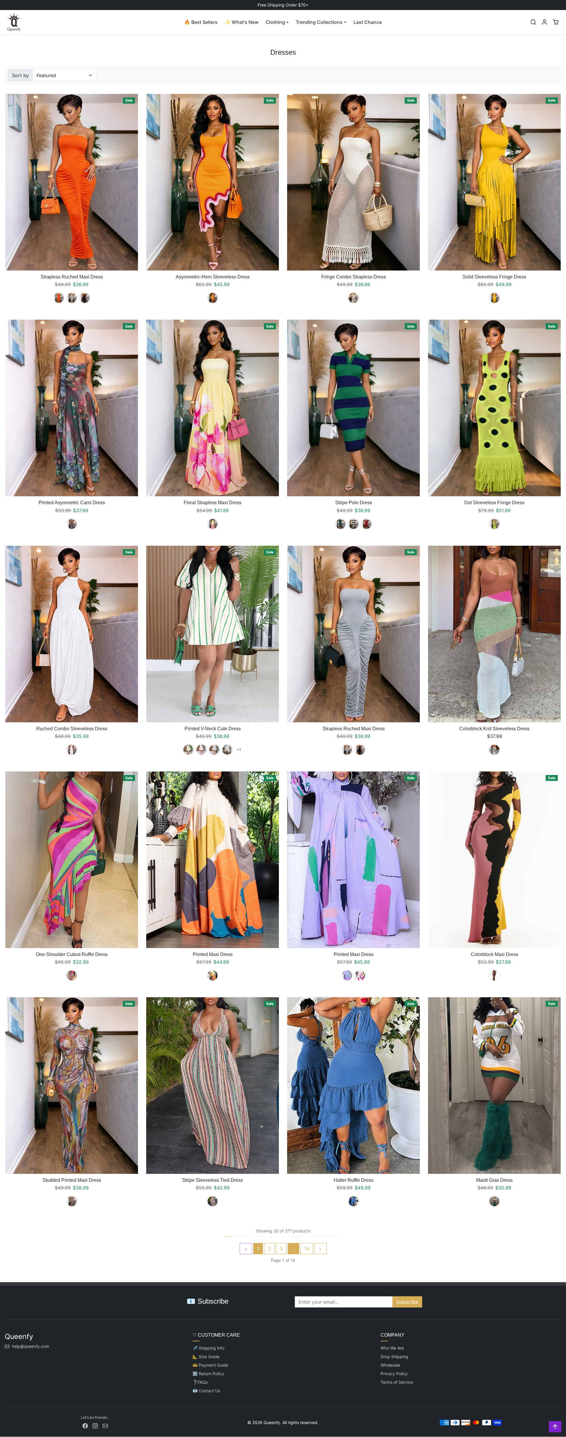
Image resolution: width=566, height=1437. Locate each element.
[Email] (105, 1425)
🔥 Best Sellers (201, 22)
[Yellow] (212, 298)
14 (306, 1249)
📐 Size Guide (205, 1356)
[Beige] (353, 298)
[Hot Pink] (72, 975)
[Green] (340, 524)
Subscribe (407, 1302)
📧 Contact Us (206, 1390)
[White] (72, 750)
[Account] (544, 22)
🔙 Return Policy (208, 1373)
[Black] (85, 298)
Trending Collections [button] (319, 22)
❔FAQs (200, 1382)
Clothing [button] (275, 22)
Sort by (20, 75)
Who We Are (392, 1347)
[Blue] (353, 1201)
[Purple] (72, 524)
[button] (533, 22)
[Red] (366, 524)
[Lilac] (347, 975)
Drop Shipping (394, 1356)
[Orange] (59, 298)
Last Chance (367, 22)
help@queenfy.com (30, 1346)
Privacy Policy (394, 1373)
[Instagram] (95, 1425)
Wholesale (390, 1365)
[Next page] (320, 1248)
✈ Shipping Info (208, 1347)
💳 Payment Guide (210, 1365)
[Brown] (494, 750)
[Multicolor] (212, 1201)
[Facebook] (85, 1425)
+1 (238, 749)
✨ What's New (242, 22)
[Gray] (72, 298)
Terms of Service (397, 1382)
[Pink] (201, 750)
